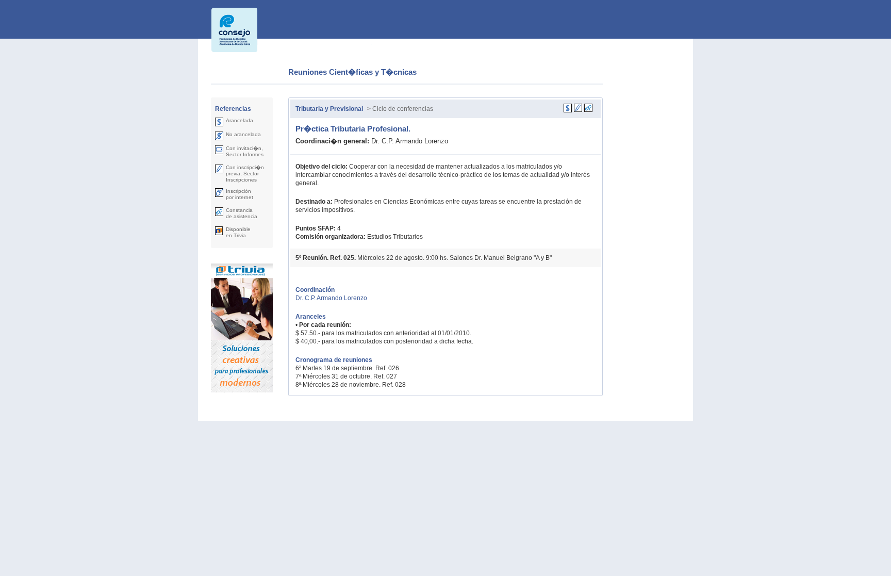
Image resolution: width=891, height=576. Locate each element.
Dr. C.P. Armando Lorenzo (331, 298)
